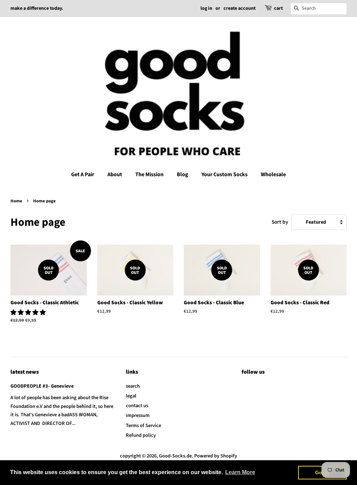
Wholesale (273, 174)
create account (239, 8)
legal (131, 396)
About (114, 174)
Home (16, 201)
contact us (137, 405)
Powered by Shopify (215, 456)
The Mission (149, 174)
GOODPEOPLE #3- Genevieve (42, 386)
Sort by (280, 222)
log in (206, 8)
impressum (138, 415)
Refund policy (141, 435)
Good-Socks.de (175, 456)
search (133, 386)
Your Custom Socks (225, 174)
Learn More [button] (240, 472)
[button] (28, 312)
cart (278, 8)
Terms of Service (143, 425)
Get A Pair (82, 174)
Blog (182, 174)
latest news (24, 372)
